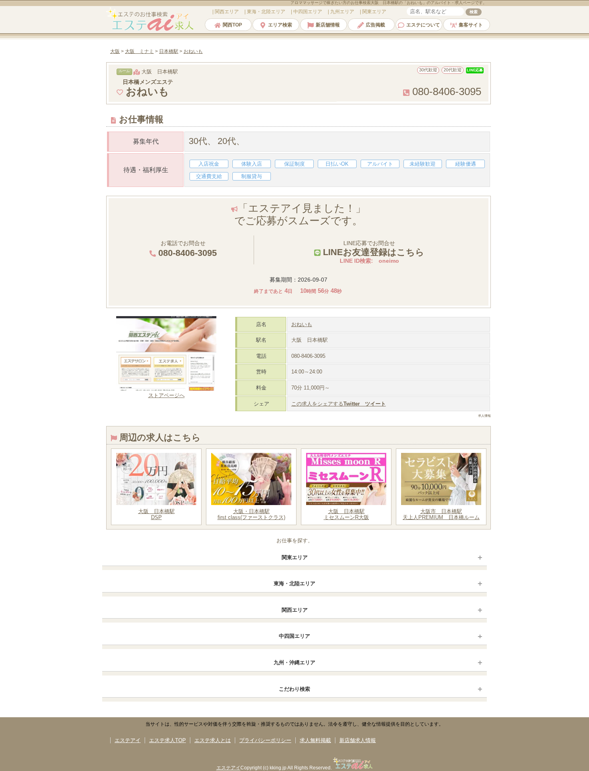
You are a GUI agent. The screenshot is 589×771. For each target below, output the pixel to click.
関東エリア (295, 557)
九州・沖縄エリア (294, 662)
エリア (227, 11)
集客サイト (471, 25)
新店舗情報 (328, 25)
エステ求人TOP (167, 740)
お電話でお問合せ (186, 249)
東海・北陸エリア (294, 583)
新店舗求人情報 (357, 740)
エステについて (423, 25)
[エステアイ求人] (150, 30)
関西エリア (295, 610)
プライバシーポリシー (265, 740)
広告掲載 (375, 25)
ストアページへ (166, 395)
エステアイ (128, 740)
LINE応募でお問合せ (372, 248)
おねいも (301, 324)
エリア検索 (280, 25)
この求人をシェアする (338, 404)
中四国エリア (294, 636)
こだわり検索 (294, 689)
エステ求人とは (212, 740)
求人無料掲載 (315, 740)
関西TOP (232, 25)
